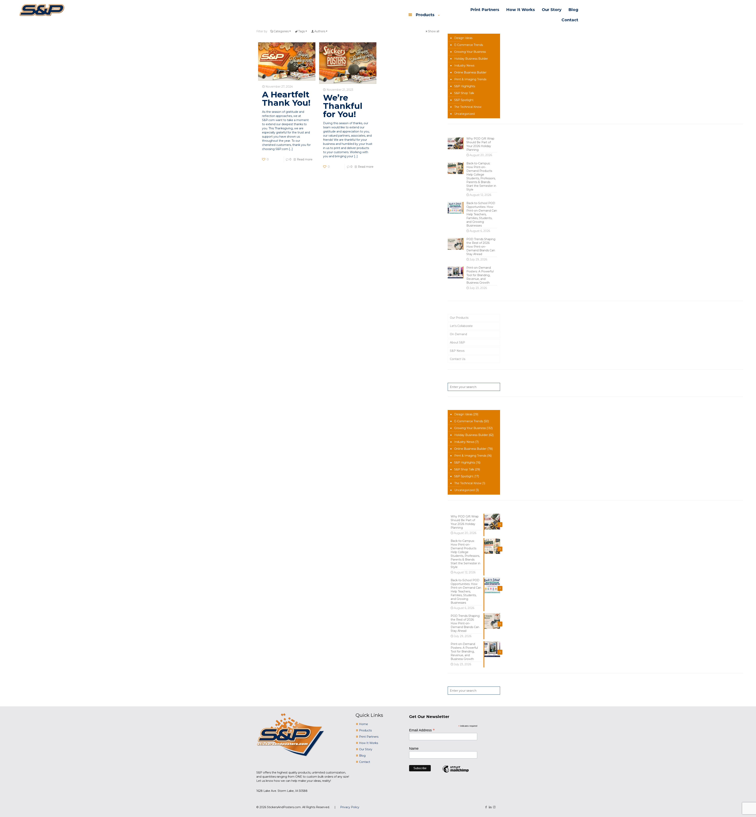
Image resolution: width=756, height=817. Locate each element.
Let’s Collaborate (461, 326)
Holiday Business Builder (471, 58)
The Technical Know (467, 107)
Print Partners (368, 736)
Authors (319, 31)
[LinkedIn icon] (490, 807)
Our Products (459, 317)
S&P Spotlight (463, 100)
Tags (301, 31)
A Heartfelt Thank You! (286, 98)
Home (363, 724)
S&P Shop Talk (464, 93)
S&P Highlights (464, 86)
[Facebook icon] (486, 807)
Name (414, 748)
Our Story (365, 749)
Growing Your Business (470, 52)
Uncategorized (464, 114)
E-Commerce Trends (468, 45)
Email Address (422, 730)
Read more (304, 159)
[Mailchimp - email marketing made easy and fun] (455, 772)
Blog (362, 755)
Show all (433, 31)
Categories (281, 31)
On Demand (458, 334)
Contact (364, 762)
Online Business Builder (470, 72)
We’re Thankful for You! (342, 106)
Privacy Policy (349, 807)
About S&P (457, 342)
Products (365, 730)
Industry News (464, 65)
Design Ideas (463, 38)
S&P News (457, 351)
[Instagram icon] (494, 807)
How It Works (368, 743)
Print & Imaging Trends (470, 79)
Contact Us (457, 359)
